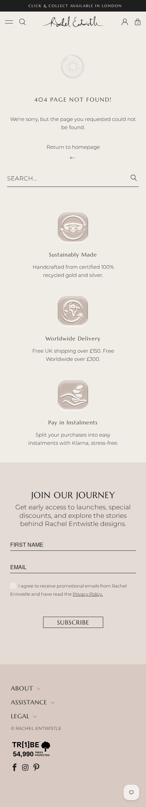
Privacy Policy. (88, 594)
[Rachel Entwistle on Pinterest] (37, 768)
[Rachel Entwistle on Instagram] (26, 768)
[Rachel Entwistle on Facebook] (15, 768)
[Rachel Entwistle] (73, 22)
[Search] (22, 22)
